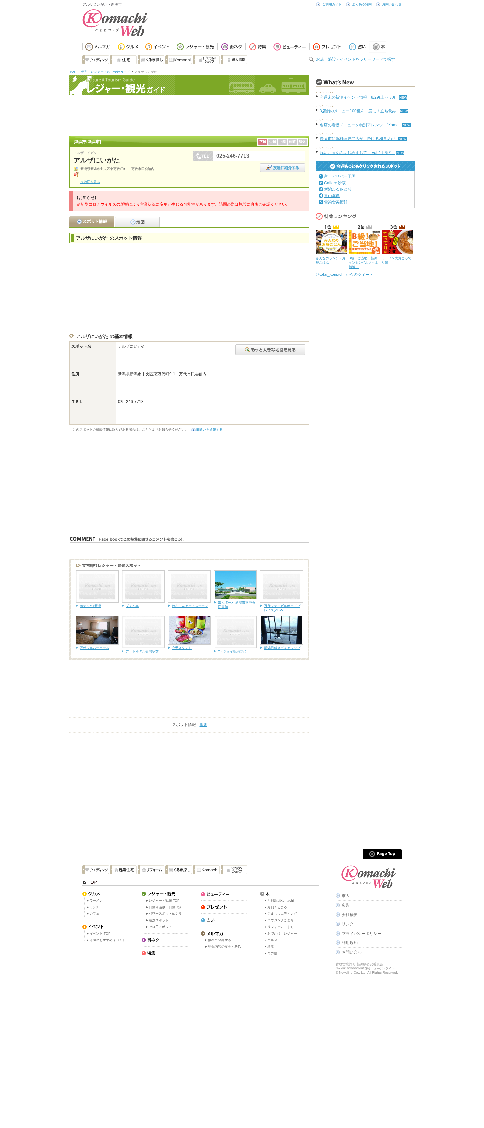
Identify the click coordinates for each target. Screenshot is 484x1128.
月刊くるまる (277, 907)
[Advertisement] (189, 115)
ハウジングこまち (280, 920)
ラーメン (96, 900)
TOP (72, 71)
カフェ (94, 913)
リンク (348, 924)
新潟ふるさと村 (338, 189)
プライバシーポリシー (361, 933)
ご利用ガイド (332, 4)
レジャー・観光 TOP (164, 900)
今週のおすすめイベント (108, 940)
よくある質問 (362, 4)
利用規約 (350, 942)
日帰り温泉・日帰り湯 (165, 907)
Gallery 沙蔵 (335, 183)
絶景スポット (159, 920)
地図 (203, 724)
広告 (346, 905)
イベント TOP (100, 933)
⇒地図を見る (90, 182)
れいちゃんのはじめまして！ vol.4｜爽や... (357, 152)
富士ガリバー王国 (340, 176)
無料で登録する (219, 940)
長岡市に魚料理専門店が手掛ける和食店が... (359, 138)
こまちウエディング (282, 913)
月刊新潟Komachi (280, 900)
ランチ (94, 907)
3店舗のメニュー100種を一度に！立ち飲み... (359, 111)
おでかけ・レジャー (282, 933)
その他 (272, 953)
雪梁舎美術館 (336, 202)
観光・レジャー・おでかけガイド (105, 71)
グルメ (272, 940)
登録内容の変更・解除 (224, 946)
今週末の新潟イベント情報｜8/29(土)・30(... (359, 97)
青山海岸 (332, 195)
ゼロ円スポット (160, 927)
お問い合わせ (392, 4)
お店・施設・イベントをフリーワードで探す (355, 59)
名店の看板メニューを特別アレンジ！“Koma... (361, 125)
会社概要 (350, 914)
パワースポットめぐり (165, 913)
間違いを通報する (209, 429)
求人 (346, 895)
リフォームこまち (280, 927)
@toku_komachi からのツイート (344, 274)
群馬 (270, 946)
